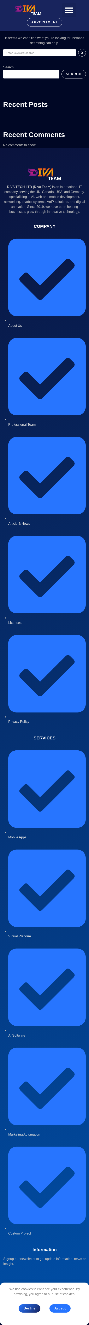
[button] (69, 10)
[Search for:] (39, 52)
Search (8, 67)
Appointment (44, 22)
